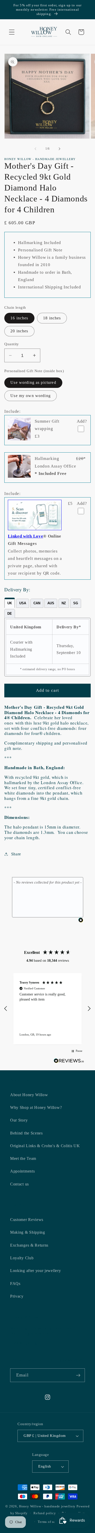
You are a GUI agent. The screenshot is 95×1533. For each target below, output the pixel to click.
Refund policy (44, 1513)
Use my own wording (30, 395)
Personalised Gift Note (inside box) (34, 371)
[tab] (9, 603)
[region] (47, 1008)
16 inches (19, 318)
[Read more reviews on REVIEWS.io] (69, 1061)
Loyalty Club (21, 1258)
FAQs (15, 1283)
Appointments (22, 1171)
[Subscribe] (78, 1375)
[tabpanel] (47, 647)
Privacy (17, 1296)
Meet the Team (23, 1158)
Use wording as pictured (33, 382)
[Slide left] (35, 148)
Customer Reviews (26, 1219)
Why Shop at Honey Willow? (36, 1107)
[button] (11, 32)
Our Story (19, 1120)
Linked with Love (25, 536)
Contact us (19, 1184)
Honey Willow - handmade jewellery (47, 1506)
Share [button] (16, 854)
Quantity (11, 344)
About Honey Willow (29, 1095)
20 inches (19, 331)
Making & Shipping (27, 1232)
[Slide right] (59, 148)
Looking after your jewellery (35, 1270)
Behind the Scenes (26, 1133)
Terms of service (50, 1522)
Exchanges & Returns (29, 1245)
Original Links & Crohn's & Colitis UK (45, 1146)
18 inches (52, 318)
